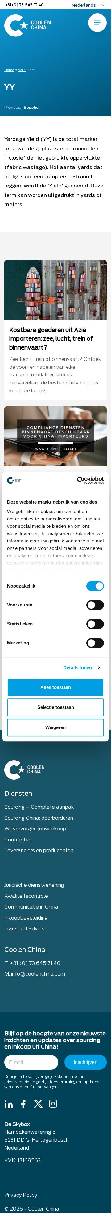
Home (9, 70)
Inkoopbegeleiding (26, 918)
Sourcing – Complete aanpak (39, 807)
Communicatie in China (31, 907)
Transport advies (24, 928)
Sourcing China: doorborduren (38, 818)
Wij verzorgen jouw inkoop (35, 829)
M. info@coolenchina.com (34, 974)
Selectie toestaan (55, 707)
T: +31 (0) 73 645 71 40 (32, 963)
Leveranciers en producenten (38, 850)
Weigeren (55, 727)
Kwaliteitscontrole (26, 896)
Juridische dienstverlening (34, 885)
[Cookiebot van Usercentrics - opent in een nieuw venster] (78, 480)
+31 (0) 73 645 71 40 (24, 4)
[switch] (95, 605)
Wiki (22, 70)
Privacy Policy (20, 1195)
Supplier (21, 107)
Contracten (17, 840)
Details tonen (77, 667)
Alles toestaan (55, 687)
